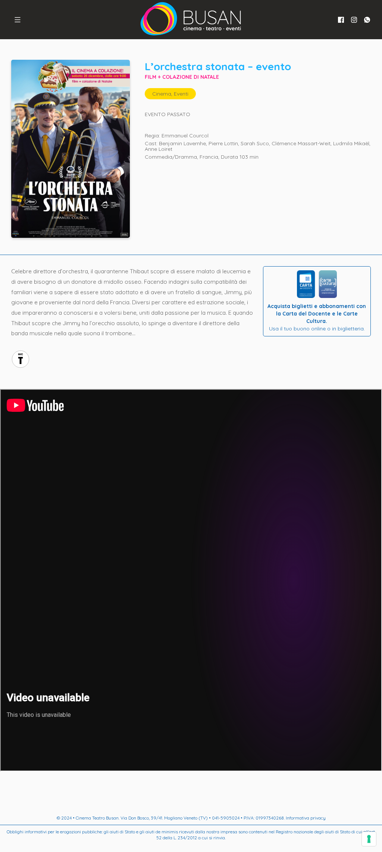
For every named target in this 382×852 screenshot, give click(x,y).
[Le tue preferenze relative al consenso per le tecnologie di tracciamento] (369, 839)
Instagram (354, 20)
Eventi (181, 93)
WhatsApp (367, 20)
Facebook (341, 20)
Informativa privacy (306, 818)
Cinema (161, 93)
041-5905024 (225, 818)
